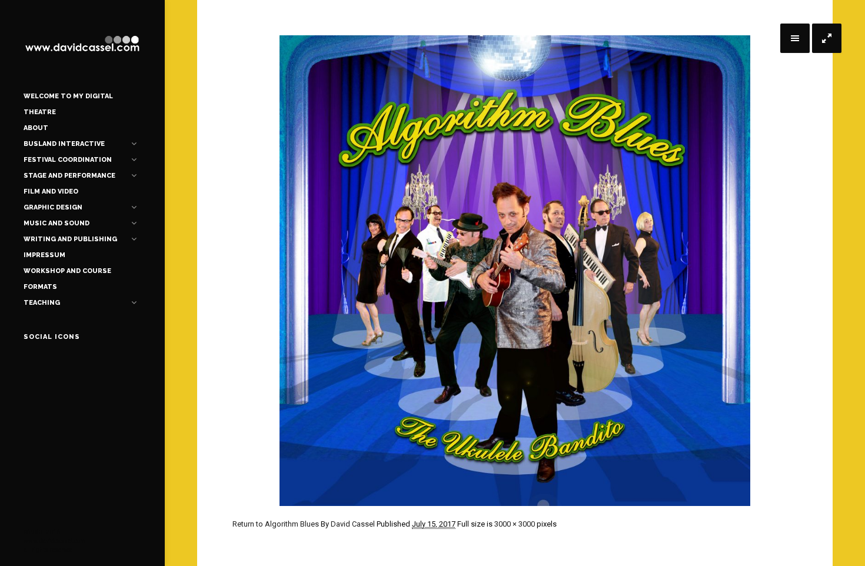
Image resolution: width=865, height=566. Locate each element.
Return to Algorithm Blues (275, 524)
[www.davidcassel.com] (82, 44)
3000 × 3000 (514, 524)
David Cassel (353, 524)
